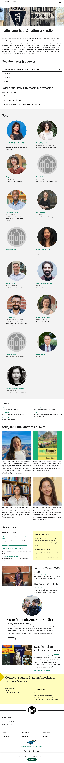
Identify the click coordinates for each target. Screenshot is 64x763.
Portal (3, 729)
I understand (32, 759)
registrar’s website (38, 580)
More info (48, 756)
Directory (4, 732)
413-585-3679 (41, 688)
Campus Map (25, 729)
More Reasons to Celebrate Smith (42, 670)
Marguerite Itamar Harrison (46, 552)
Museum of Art (46, 736)
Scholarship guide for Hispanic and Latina (14, 545)
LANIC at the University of (10, 556)
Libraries (45, 729)
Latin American (46, 574)
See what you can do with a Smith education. (32, 746)
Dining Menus (5, 736)
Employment (25, 736)
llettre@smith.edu (41, 689)
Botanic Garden (46, 732)
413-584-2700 (9, 724)
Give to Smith (25, 732)
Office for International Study (51, 538)
